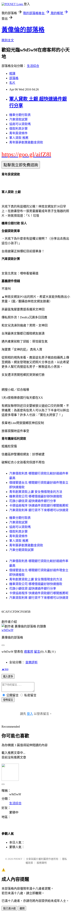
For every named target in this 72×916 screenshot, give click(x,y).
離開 (22, 908)
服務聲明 (42, 862)
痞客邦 (28, 651)
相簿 (12, 73)
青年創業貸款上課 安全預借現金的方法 (35, 491)
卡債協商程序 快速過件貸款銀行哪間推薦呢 (38, 505)
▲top (5, 669)
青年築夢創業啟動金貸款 (26, 142)
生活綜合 (33, 66)
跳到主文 (8, 40)
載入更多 (8, 676)
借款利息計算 (18, 128)
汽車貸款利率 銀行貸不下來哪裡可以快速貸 (38, 510)
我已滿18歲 (9, 908)
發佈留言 (8, 699)
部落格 (13, 78)
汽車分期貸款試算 (21, 550)
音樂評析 (31, 662)
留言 (37, 651)
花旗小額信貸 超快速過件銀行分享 (32, 501)
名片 (12, 82)
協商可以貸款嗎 (20, 124)
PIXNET (18, 858)
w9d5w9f (7, 630)
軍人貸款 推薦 (18, 137)
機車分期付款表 (20, 114)
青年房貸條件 (18, 133)
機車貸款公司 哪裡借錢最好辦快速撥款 (35, 496)
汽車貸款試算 (18, 119)
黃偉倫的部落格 (23, 29)
